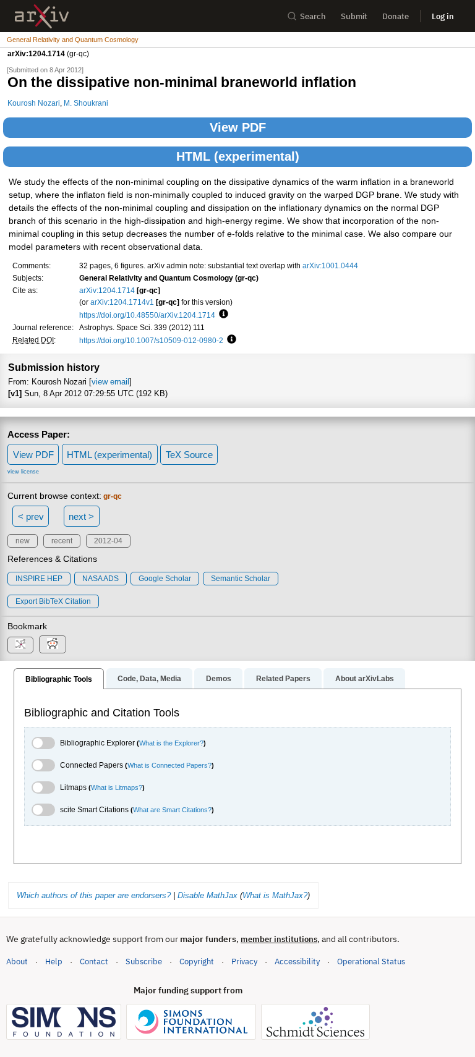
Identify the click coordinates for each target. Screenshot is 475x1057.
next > (81, 516)
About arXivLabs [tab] (364, 678)
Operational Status (371, 961)
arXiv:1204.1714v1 (122, 302)
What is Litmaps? (116, 787)
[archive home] (42, 16)
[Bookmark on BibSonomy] (20, 645)
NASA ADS (100, 578)
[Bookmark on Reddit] (52, 644)
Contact (94, 961)
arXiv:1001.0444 (330, 265)
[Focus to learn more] (221, 314)
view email (110, 381)
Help (53, 961)
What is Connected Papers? (169, 765)
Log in (443, 16)
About (17, 961)
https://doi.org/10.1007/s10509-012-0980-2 (151, 340)
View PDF (238, 127)
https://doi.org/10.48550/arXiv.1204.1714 (147, 315)
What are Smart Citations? (172, 809)
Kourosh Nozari (33, 103)
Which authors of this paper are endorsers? (94, 895)
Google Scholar (165, 578)
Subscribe (144, 961)
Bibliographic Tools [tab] (58, 679)
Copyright (196, 961)
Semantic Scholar (240, 578)
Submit (354, 16)
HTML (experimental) (237, 156)
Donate (395, 16)
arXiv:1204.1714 (107, 290)
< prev (31, 516)
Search (313, 16)
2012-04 (108, 541)
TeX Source (189, 454)
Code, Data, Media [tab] (149, 678)
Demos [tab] (218, 678)
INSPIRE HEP (38, 578)
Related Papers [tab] (283, 678)
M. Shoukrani (86, 103)
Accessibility (297, 961)
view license (23, 472)
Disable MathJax (208, 895)
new (22, 541)
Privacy (244, 961)
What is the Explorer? (171, 743)
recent (61, 541)
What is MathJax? (274, 895)
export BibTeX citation (53, 601)
